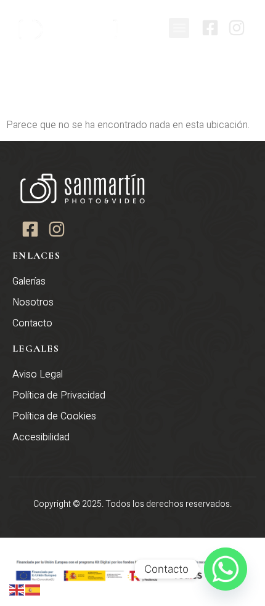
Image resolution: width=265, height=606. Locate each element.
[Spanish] (33, 589)
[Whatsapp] (225, 569)
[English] (17, 589)
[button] (179, 28)
